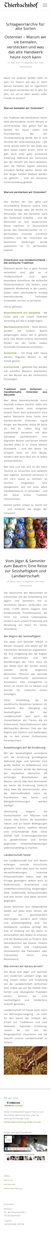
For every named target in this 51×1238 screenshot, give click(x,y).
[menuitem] (43, 5)
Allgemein (28, 62)
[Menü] (43, 5)
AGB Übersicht (9, 1184)
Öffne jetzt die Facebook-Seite (19, 1149)
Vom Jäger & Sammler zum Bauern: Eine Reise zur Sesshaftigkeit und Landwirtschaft (25, 568)
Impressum (8, 1180)
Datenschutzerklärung (13, 1188)
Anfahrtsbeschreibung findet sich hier (22, 1122)
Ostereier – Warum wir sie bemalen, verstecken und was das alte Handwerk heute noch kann (26, 47)
